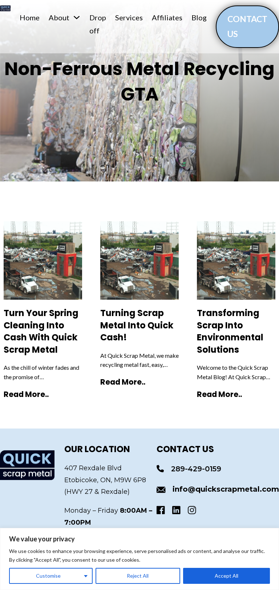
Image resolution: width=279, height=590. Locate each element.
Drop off (97, 24)
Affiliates (167, 17)
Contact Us (247, 26)
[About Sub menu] (76, 17)
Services (129, 17)
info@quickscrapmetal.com (226, 489)
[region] (139, 559)
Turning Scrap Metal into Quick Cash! (136, 325)
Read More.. (26, 394)
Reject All (138, 576)
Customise (48, 576)
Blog (199, 17)
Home (30, 17)
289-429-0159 (196, 468)
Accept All (226, 576)
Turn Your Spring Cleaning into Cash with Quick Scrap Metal (41, 331)
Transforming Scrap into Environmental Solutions (230, 331)
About (59, 17)
